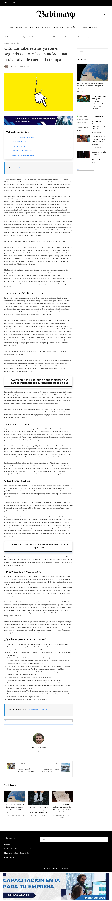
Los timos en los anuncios (20, 141)
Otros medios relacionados (38, 709)
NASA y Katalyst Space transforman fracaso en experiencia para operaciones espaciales (91, 85)
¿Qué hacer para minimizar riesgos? (23, 155)
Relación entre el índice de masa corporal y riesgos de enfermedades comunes (38, 810)
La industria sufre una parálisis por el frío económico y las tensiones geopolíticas (27, 769)
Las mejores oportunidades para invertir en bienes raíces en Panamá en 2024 (50, 767)
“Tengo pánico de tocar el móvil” (22, 150)
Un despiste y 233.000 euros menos (23, 137)
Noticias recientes (25, 168)
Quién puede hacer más (19, 146)
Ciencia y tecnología (11, 43)
